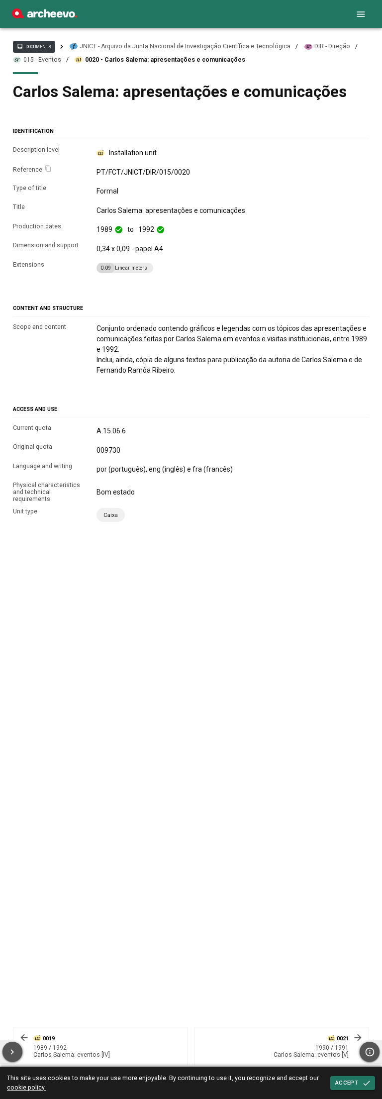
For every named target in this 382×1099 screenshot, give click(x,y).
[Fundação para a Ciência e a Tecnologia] (44, 16)
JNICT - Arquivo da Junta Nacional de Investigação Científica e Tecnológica (185, 46)
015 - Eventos (42, 59)
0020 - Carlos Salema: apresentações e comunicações (165, 59)
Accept (346, 1082)
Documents (34, 46)
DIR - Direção (332, 46)
